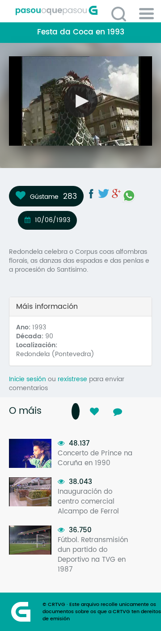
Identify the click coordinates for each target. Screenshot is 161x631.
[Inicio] (84, 10)
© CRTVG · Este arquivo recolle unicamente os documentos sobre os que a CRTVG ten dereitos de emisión (101, 612)
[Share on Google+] (116, 193)
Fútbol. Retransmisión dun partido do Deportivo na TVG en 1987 (93, 554)
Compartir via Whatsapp (129, 196)
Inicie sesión (27, 379)
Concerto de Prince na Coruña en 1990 (95, 458)
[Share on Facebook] (91, 193)
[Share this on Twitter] (103, 193)
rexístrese (72, 379)
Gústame (44, 197)
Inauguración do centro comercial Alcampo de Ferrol (88, 501)
